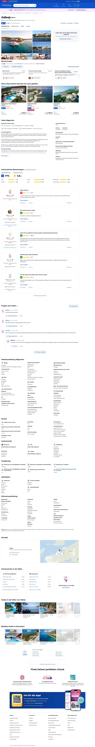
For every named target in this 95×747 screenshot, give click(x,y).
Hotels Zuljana (59, 652)
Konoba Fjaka (32, 579)
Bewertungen (15, 26)
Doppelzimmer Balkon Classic (11, 247)
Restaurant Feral (33, 581)
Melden (21, 315)
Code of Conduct (33, 725)
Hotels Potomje (35, 655)
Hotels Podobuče (59, 655)
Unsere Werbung (71, 720)
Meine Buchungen (14, 718)
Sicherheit (50, 737)
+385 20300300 (14, 554)
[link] (56, 5)
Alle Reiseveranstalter (14, 737)
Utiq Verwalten (51, 727)
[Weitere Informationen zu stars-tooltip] (15, 17)
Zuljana (4, 581)
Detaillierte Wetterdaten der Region (47, 664)
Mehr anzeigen (4, 155)
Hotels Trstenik (35, 653)
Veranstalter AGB (52, 718)
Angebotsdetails (10, 530)
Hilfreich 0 (15, 346)
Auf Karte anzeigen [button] (30, 20)
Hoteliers (31, 718)
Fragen (28, 26)
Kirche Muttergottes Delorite (9, 586)
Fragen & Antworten (14, 723)
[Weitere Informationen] (45, 113)
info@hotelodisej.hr (15, 552)
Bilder (22, 26)
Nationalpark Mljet (7, 576)
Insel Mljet (5, 584)
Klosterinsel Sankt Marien (8, 579)
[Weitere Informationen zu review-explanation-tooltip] (19, 23)
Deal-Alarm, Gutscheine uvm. (16, 725)
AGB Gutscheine (52, 732)
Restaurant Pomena (33, 576)
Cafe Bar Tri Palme (33, 586)
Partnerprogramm (33, 723)
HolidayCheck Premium (15, 732)
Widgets (31, 720)
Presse (69, 723)
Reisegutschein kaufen (15, 730)
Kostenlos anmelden (81, 9)
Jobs (69, 725)
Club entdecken (71, 9)
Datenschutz (51, 723)
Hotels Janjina (58, 653)
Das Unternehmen (72, 718)
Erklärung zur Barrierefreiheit (55, 734)
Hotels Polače (35, 652)
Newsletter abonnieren (15, 727)
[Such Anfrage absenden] (34, 5)
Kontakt (67, 1)
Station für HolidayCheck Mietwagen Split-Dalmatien (66, 470)
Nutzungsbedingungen (53, 720)
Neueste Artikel (71, 730)
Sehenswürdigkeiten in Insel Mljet (10, 589)
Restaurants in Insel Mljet (35, 589)
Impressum (50, 739)
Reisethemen (71, 727)
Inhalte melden (13, 739)
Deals (4, 1)
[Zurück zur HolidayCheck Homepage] (6, 5)
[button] (16, 41)
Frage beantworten (12, 315)
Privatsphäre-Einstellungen (54, 725)
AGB (49, 730)
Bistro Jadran (32, 584)
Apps (11, 734)
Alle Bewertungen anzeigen (40, 295)
